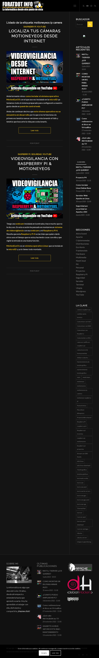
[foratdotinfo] (23, 6)
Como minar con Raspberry (82, 331)
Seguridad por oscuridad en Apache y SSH (82, 209)
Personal (80, 267)
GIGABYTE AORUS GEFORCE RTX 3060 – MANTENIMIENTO (52, 629)
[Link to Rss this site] (95, 6)
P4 (77, 264)
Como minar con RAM (84, 326)
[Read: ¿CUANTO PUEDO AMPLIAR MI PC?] (78, 100)
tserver (79, 512)
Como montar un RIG (84, 338)
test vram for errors (83, 491)
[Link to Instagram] (91, 6)
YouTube (41, 27)
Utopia (79, 288)
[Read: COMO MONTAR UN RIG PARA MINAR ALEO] (78, 75)
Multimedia (81, 257)
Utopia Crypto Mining (84, 542)
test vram (80, 483)
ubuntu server (82, 537)
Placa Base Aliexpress (80, 411)
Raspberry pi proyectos (81, 447)
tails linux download (83, 465)
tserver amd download (81, 522)
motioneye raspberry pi (84, 399)
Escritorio (80, 247)
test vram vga (81, 504)
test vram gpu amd (83, 500)
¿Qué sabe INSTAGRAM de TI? (87, 141)
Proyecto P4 (81, 178)
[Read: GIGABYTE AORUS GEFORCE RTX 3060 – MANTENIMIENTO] (39, 627)
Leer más (35, 130)
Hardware (80, 254)
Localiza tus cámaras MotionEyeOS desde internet (35, 36)
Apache (79, 237)
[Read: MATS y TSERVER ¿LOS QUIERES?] (78, 55)
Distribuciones (82, 243)
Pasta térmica (81, 405)
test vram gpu (81, 495)
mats (78, 377)
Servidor (79, 281)
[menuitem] (74, 5)
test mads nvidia (82, 478)
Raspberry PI (30, 27)
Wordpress (81, 291)
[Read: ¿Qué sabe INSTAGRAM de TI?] (78, 139)
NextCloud (81, 260)
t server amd (81, 517)
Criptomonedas (83, 240)
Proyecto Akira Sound (84, 417)
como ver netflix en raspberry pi (83, 343)
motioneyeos (81, 386)
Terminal (80, 284)
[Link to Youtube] (87, 6)
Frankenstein (81, 250)
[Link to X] (83, 6)
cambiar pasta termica (81, 315)
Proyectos (80, 271)
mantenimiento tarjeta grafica (82, 371)
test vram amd (81, 487)
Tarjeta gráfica (82, 470)
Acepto (44, 653)
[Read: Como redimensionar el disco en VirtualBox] (78, 119)
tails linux (80, 461)
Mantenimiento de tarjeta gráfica (83, 363)
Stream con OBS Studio (82, 455)
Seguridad (36, 154)
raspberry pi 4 (81, 426)
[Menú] (74, 5)
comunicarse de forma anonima (82, 351)
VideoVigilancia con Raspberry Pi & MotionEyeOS (34, 163)
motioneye (80, 381)
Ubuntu (79, 533)
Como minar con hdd (84, 321)
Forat (36, 143)
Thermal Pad (81, 508)
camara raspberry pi (83, 309)
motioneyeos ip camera (82, 391)
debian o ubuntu (82, 357)
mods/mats (86, 377)
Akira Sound (81, 233)
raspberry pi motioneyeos (81, 439)
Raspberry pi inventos (81, 432)
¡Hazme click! (24, 611)
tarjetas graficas (82, 474)
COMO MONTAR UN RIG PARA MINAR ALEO (51, 584)
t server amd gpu (82, 529)
